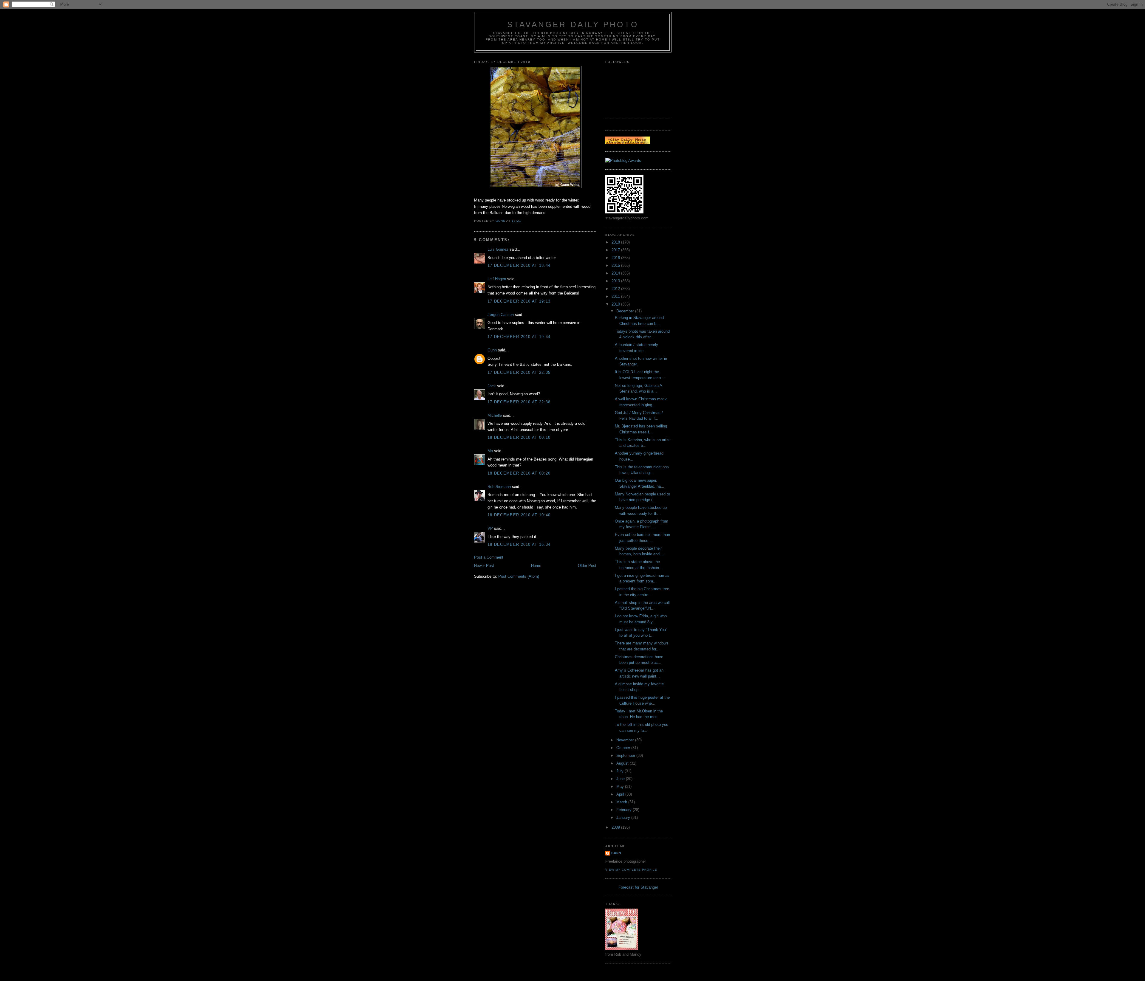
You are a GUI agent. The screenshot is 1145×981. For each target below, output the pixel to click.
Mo (490, 451)
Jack (492, 386)
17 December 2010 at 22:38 (519, 402)
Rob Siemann (499, 486)
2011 (616, 296)
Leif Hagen (497, 279)
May (620, 786)
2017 (616, 250)
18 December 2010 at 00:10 (519, 437)
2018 (616, 242)
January (623, 817)
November (625, 740)
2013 (616, 281)
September (626, 755)
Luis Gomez (498, 249)
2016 (616, 257)
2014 (616, 273)
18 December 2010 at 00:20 (519, 473)
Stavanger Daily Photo (572, 24)
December (625, 311)
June (621, 779)
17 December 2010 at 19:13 (519, 301)
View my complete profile (631, 869)
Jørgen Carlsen (501, 314)
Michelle (495, 415)
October (623, 748)
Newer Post (484, 565)
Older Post (587, 565)
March (622, 802)
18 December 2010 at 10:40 (519, 515)
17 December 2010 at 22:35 (519, 372)
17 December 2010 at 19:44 (519, 336)
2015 (616, 265)
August (623, 763)
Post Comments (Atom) (518, 576)
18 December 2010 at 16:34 (519, 544)
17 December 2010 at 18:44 (519, 265)
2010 (616, 304)
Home (536, 565)
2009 (616, 827)
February (624, 810)
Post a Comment (488, 557)
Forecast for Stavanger (638, 887)
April (620, 794)
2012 (616, 288)
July (620, 771)
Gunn (492, 350)
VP (490, 528)
